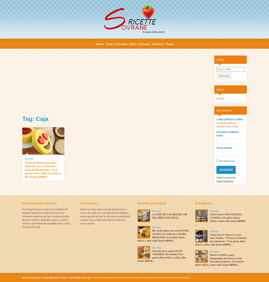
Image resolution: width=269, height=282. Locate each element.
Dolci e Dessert (140, 44)
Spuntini (158, 44)
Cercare (224, 76)
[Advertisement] (115, 83)
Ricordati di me (227, 161)
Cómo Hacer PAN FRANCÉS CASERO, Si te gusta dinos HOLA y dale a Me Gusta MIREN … (220, 219)
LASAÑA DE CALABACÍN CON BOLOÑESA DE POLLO (169, 216)
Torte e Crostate (116, 44)
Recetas (29, 158)
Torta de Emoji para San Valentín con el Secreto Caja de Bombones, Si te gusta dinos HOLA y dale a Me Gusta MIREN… (43, 170)
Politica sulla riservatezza (176, 277)
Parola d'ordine (224, 148)
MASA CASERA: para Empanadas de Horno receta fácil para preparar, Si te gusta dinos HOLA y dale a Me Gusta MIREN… (219, 260)
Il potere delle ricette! (154, 32)
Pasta (169, 44)
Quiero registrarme (224, 181)
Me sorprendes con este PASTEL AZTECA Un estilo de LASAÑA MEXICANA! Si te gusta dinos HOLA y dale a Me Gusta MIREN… (163, 235)
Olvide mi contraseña (225, 177)
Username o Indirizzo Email (227, 134)
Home (99, 44)
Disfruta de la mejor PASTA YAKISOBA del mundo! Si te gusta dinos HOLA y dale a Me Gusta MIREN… (161, 256)
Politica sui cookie (152, 277)
